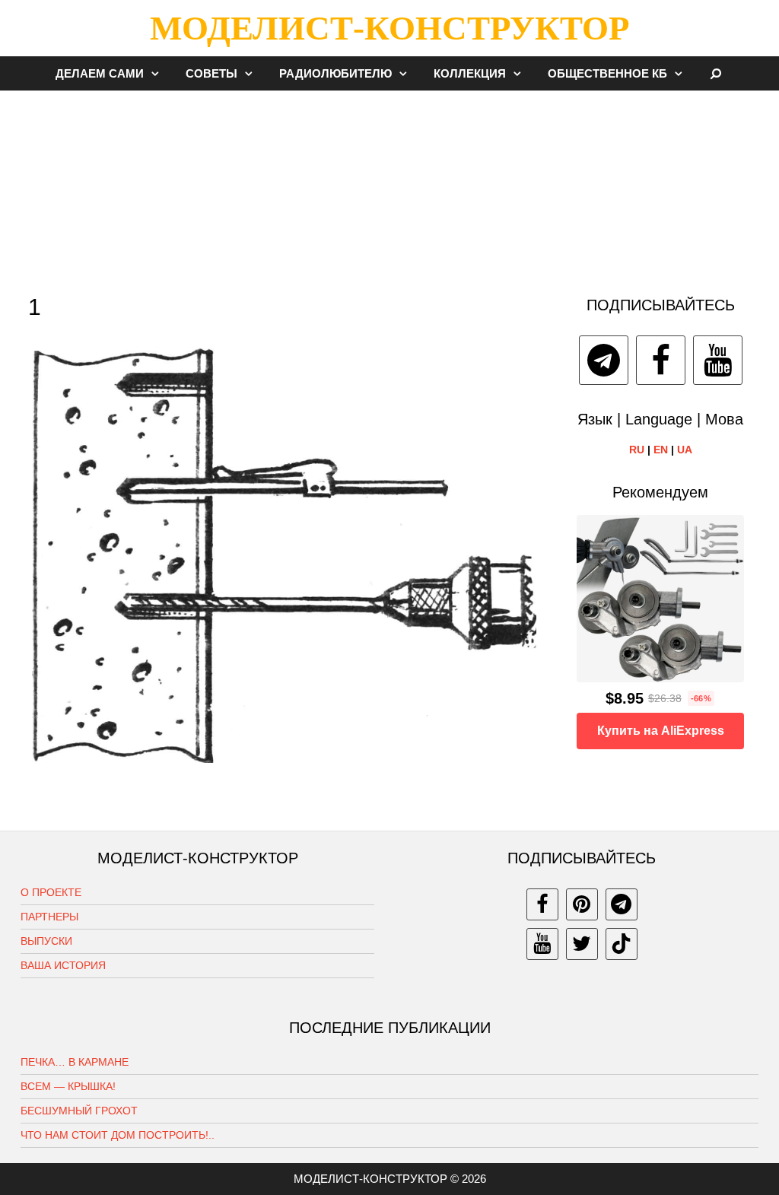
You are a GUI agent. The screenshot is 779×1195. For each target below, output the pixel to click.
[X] (582, 944)
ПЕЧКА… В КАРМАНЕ (75, 1062)
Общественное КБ (607, 73)
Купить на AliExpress (660, 730)
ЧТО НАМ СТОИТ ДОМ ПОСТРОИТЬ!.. (118, 1135)
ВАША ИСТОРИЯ (63, 965)
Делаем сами (100, 73)
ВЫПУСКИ (46, 941)
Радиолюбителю (335, 73)
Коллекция (470, 73)
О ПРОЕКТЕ (51, 892)
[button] (159, 73)
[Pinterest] (582, 904)
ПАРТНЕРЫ (49, 917)
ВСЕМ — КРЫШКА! (68, 1086)
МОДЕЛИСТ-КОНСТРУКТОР (389, 28)
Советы (211, 73)
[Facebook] (660, 360)
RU (636, 449)
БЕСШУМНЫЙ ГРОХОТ (79, 1110)
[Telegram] (603, 360)
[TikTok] (622, 944)
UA (684, 449)
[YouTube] (717, 360)
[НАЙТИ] (716, 73)
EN (660, 449)
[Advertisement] (389, 186)
